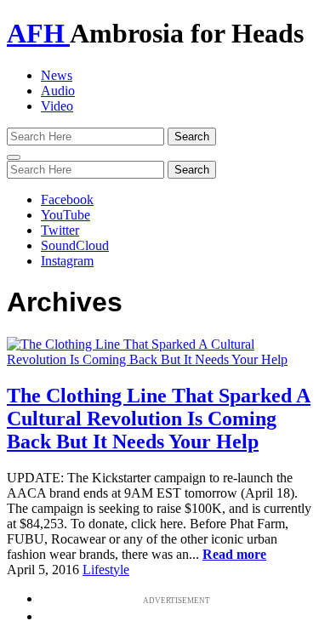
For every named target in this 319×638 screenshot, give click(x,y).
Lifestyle (106, 569)
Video (57, 106)
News (56, 75)
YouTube (65, 215)
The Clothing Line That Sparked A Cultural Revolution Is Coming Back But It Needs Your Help (158, 419)
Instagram (67, 260)
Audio (58, 90)
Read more (234, 554)
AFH (38, 33)
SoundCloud (75, 245)
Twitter (60, 230)
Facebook (67, 199)
